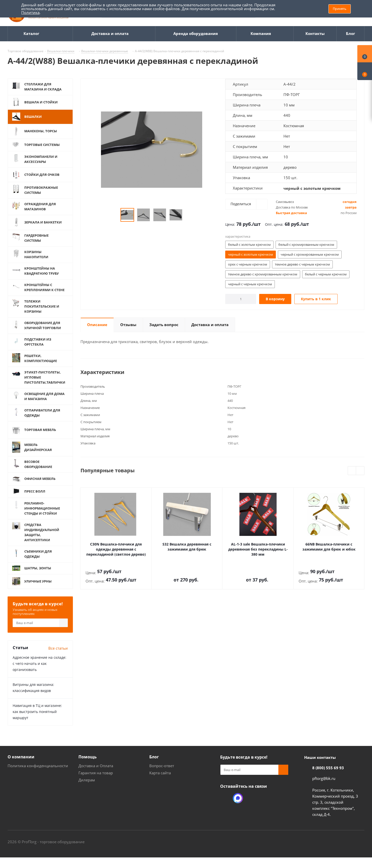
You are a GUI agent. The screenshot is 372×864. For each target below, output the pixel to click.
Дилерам (86, 779)
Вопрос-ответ (161, 765)
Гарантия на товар (95, 772)
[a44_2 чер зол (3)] (151, 149)
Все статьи (58, 648)
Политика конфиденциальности (38, 765)
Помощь (87, 757)
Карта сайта (160, 772)
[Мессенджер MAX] (238, 798)
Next (188, 215)
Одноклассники (225, 798)
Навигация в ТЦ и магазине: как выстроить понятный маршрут (37, 711)
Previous (114, 215)
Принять (339, 8)
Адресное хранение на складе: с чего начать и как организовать (39, 663)
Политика (30, 12)
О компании (21, 757)
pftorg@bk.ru (323, 778)
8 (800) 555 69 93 (328, 767)
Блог (154, 757)
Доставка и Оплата (95, 765)
